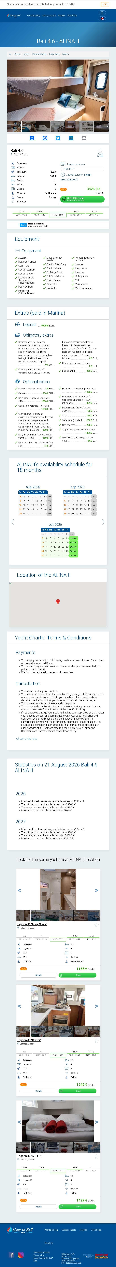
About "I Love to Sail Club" (43, 1258)
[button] (12, 521)
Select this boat (75, 199)
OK (105, 4)
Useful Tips (72, 15)
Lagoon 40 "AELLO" (29, 1156)
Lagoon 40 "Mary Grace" (32, 924)
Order (78, 975)
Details (39, 975)
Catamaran (54, 54)
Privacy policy (39, 1255)
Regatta (61, 15)
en (10, 54)
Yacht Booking (33, 15)
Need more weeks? (69, 179)
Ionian (26, 54)
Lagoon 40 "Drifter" (29, 1040)
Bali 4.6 (65, 54)
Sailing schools (49, 15)
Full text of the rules (26, 738)
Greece (17, 54)
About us (49, 1243)
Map (35, 1261)
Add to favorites (100, 155)
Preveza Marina (39, 54)
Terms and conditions (42, 1252)
